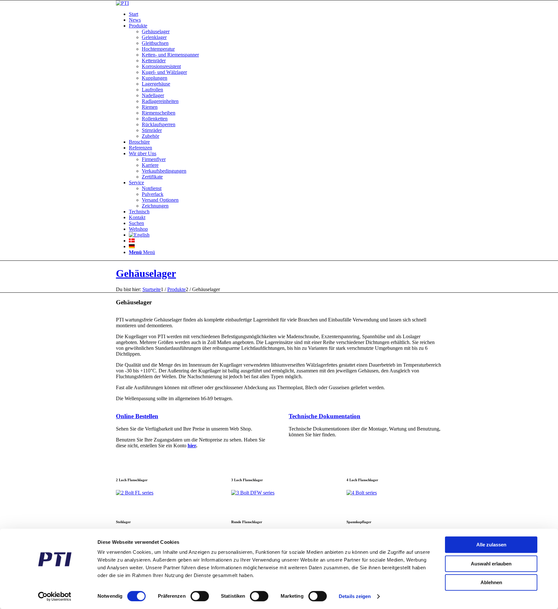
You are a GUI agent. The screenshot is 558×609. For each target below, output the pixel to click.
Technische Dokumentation (324, 416)
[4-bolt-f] (361, 492)
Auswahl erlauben (491, 563)
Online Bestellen (137, 416)
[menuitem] (285, 14)
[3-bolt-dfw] (252, 492)
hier (192, 445)
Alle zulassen (491, 544)
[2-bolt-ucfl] (134, 492)
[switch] (200, 596)
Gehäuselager (146, 273)
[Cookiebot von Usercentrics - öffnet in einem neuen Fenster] (54, 596)
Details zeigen (355, 596)
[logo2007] (122, 3)
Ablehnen (491, 582)
